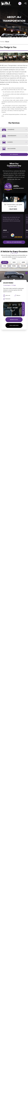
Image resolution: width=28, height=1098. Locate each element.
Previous (1, 273)
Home (2, 41)
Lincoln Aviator (8, 283)
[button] (8, 189)
